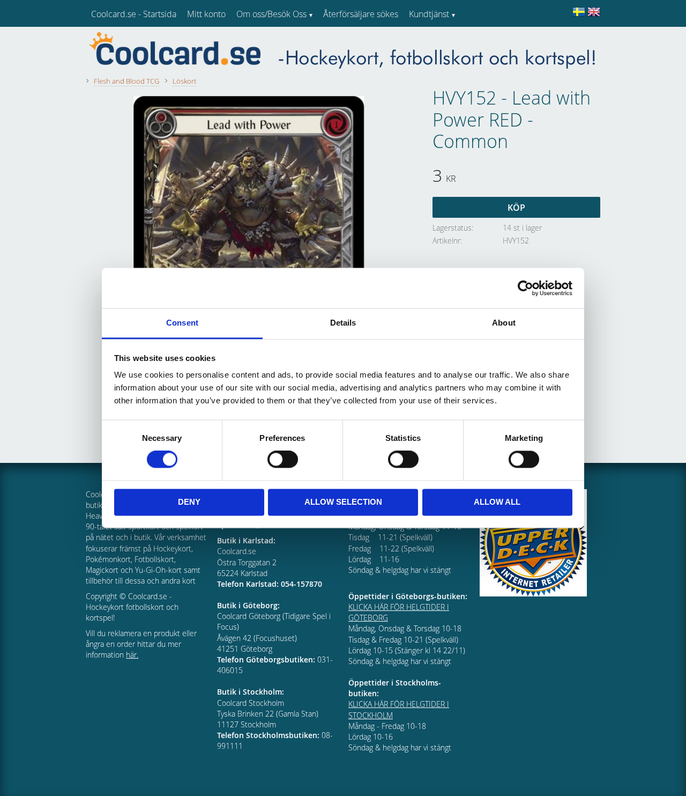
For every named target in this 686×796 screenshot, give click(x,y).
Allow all (497, 501)
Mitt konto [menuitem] (206, 14)
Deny (189, 501)
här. (132, 655)
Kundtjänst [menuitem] (429, 14)
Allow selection (343, 501)
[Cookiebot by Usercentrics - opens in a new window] (525, 288)
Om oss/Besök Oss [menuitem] (271, 14)
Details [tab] (343, 322)
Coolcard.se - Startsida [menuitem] (133, 14)
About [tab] (504, 322)
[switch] (282, 459)
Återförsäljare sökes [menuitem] (360, 14)
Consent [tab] (182, 322)
